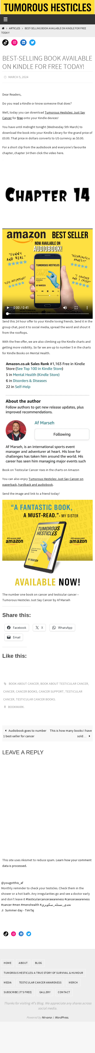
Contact (64, 987)
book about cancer (24, 682)
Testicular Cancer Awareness (40, 977)
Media (8, 977)
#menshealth (30, 899)
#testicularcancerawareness (45, 894)
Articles (14, 28)
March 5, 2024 (18, 77)
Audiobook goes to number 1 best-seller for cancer (24, 728)
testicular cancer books (35, 696)
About (23, 957)
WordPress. (62, 1012)
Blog (38, 957)
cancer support (51, 689)
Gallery (45, 987)
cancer (8, 689)
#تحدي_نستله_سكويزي (55, 899)
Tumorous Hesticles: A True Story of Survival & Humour (43, 967)
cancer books (26, 689)
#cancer (6, 899)
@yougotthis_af (12, 877)
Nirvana (47, 1012)
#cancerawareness (77, 894)
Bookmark (16, 702)
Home (7, 957)
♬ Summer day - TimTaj (17, 905)
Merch (73, 977)
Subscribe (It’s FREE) (18, 987)
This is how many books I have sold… (71, 728)
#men (16, 899)
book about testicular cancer (64, 682)
